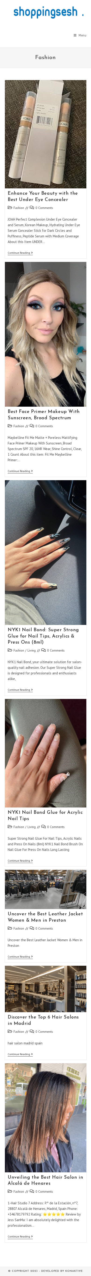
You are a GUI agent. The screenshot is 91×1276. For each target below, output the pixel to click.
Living (32, 650)
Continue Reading (20, 253)
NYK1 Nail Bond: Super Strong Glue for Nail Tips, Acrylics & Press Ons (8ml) (43, 636)
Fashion (19, 208)
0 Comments (44, 208)
